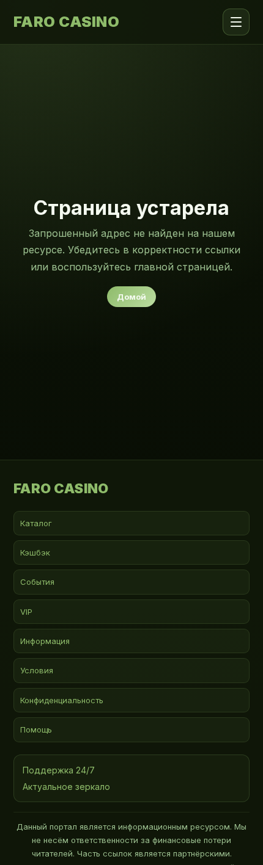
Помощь (36, 729)
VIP (26, 612)
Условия (36, 670)
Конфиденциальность (61, 700)
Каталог (36, 523)
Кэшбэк (35, 552)
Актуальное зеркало (66, 786)
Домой (131, 297)
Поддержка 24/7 (59, 770)
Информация (45, 641)
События (37, 582)
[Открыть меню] (236, 22)
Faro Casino (66, 22)
